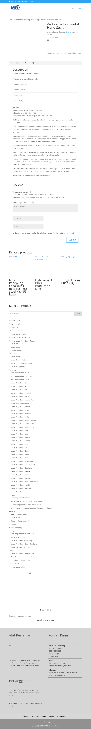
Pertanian (17, 20)
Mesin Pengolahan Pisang (30, 20)
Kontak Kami (61, 716)
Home (11, 20)
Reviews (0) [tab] (29, 63)
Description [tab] (15, 63)
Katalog (68, 32)
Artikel (44, 716)
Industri (59, 53)
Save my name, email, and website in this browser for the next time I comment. (44, 233)
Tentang (25, 716)
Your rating (17, 203)
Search (78, 314)
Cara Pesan (35, 716)
